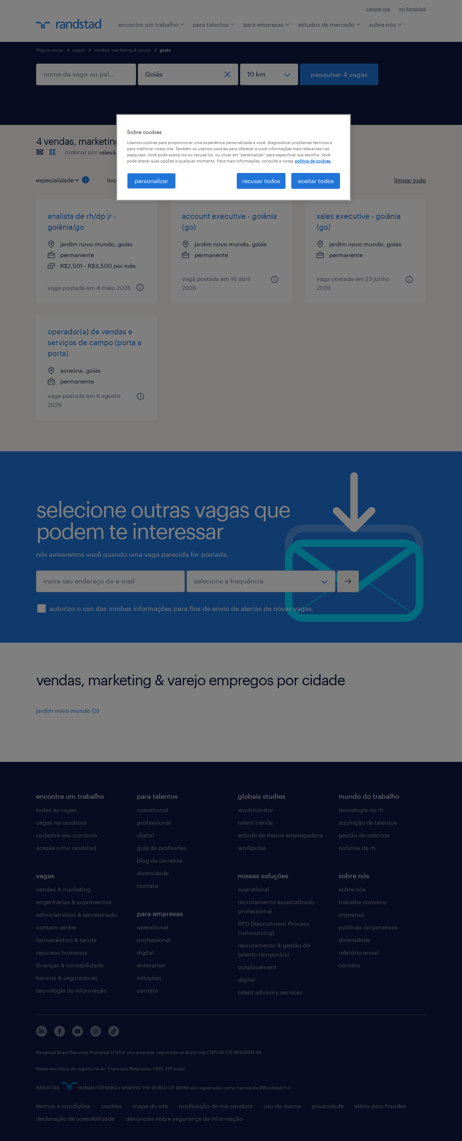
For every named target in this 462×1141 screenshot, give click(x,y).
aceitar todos (316, 180)
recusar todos (261, 180)
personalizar (151, 180)
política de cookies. (313, 161)
